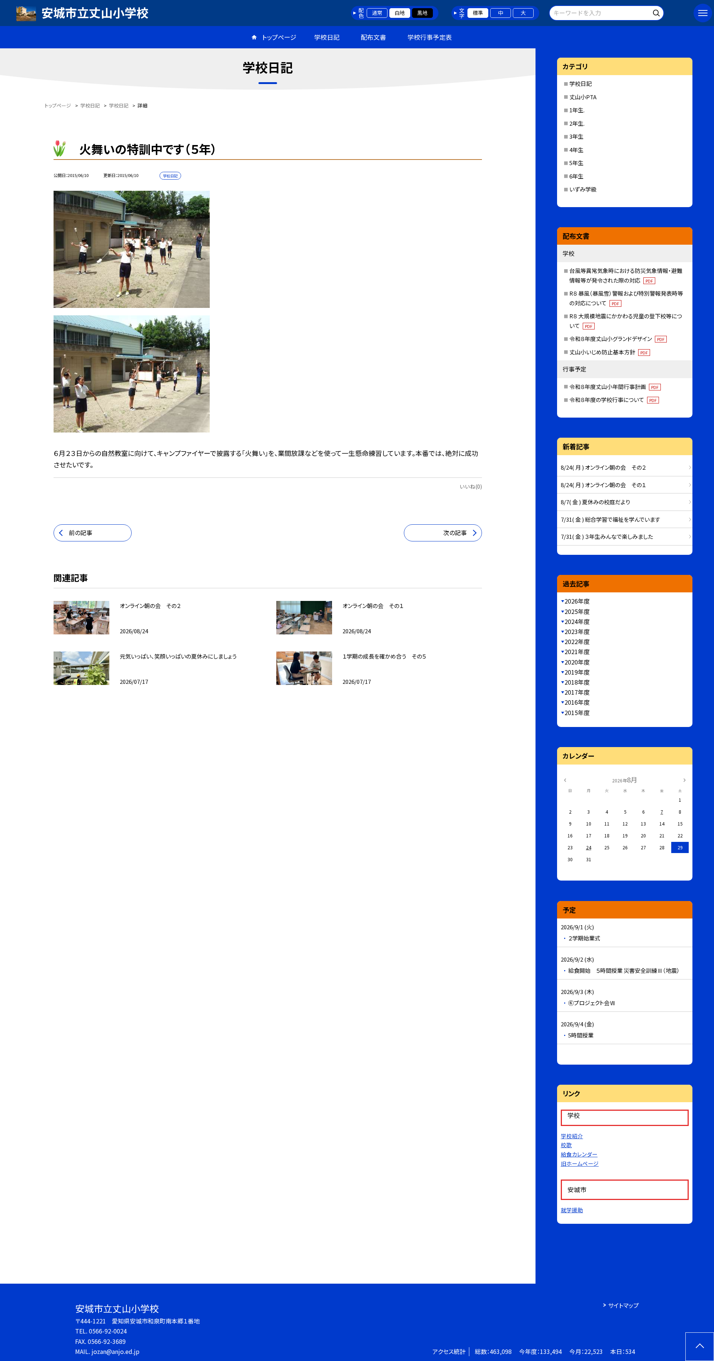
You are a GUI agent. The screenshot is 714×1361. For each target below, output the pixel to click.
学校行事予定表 (430, 37)
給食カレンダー (579, 1154)
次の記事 (455, 532)
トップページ (279, 37)
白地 (400, 12)
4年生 (576, 150)
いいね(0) (471, 486)
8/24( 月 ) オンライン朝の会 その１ (603, 485)
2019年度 (577, 671)
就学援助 (572, 1210)
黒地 (422, 12)
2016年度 (577, 702)
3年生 (576, 136)
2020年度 (577, 661)
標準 (478, 12)
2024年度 (577, 621)
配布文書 (373, 37)
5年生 (576, 163)
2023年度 (577, 631)
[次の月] (685, 779)
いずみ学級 (582, 189)
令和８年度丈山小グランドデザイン (617, 338)
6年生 (576, 176)
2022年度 (577, 641)
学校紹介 (572, 1136)
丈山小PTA (582, 97)
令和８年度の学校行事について (613, 399)
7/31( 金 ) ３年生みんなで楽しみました (607, 536)
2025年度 (577, 611)
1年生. (577, 110)
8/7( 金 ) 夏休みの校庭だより (595, 502)
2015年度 (577, 712)
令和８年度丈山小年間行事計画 (614, 386)
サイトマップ (623, 1305)
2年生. (577, 123)
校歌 (566, 1145)
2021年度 (577, 651)
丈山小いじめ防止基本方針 (608, 352)
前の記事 (80, 532)
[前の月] (565, 779)
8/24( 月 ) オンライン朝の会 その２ (603, 467)
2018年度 (577, 682)
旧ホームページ (580, 1163)
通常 (377, 12)
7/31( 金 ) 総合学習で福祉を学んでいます (610, 519)
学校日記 (327, 37)
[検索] (657, 11)
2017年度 (577, 692)
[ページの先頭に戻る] (700, 1347)
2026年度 (577, 600)
